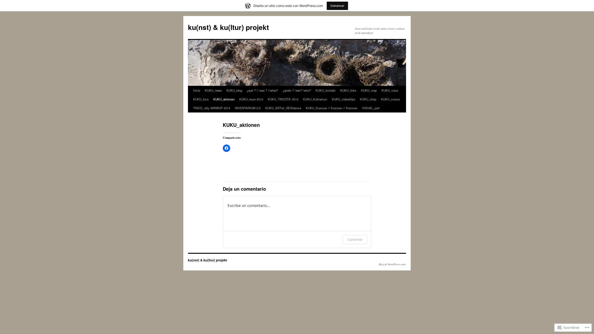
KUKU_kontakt (326, 90)
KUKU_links (348, 90)
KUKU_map (369, 90)
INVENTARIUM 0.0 (248, 108)
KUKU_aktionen (224, 99)
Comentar (355, 239)
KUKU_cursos (390, 99)
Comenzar (337, 5)
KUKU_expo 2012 (251, 99)
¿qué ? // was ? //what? (262, 90)
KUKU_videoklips (343, 99)
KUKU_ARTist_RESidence (283, 108)
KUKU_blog (234, 90)
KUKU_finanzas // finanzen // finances (331, 108)
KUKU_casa (389, 90)
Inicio (196, 90)
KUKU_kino (201, 99)
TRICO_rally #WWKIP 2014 (211, 108)
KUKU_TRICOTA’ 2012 (283, 99)
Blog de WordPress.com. (392, 264)
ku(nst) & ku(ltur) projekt (228, 27)
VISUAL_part (371, 108)
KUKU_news (213, 90)
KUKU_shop (368, 99)
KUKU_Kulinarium (315, 99)
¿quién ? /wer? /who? (297, 90)
